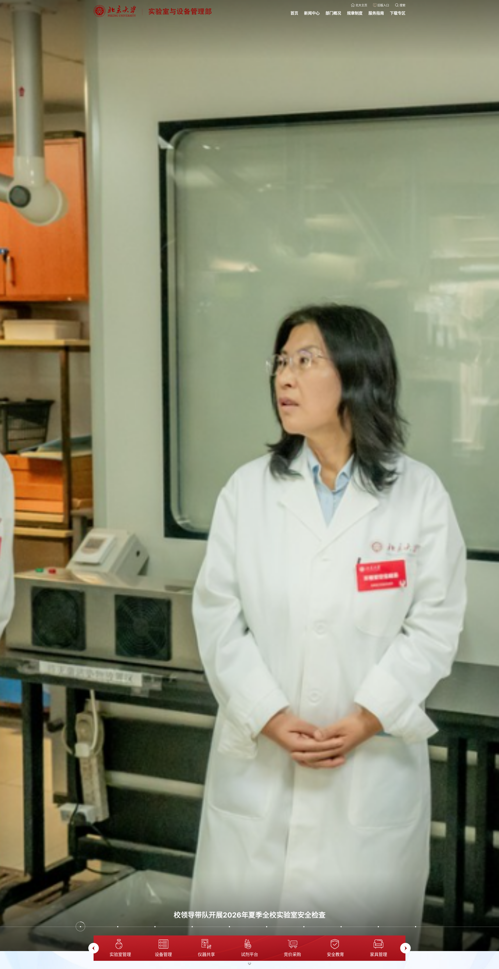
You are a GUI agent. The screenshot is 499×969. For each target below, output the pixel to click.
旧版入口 (383, 5)
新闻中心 (312, 13)
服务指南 (376, 13)
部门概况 (333, 13)
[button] (81, 927)
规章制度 (355, 13)
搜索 (402, 5)
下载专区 (397, 13)
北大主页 (361, 5)
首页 (294, 13)
